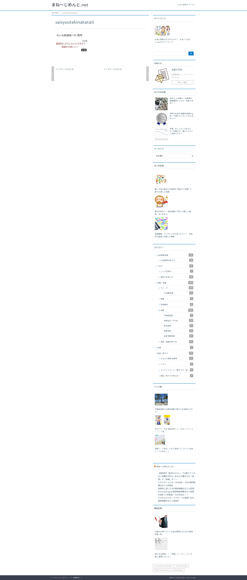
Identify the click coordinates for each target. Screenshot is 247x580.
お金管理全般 (174, 255)
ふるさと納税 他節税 (176, 358)
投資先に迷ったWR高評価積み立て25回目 (176, 488)
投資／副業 (174, 283)
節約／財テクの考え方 (176, 376)
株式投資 (178, 326)
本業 (174, 347)
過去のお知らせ (176, 277)
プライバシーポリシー (61, 578)
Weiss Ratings (178, 570)
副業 (176, 299)
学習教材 (176, 304)
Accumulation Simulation (163, 566)
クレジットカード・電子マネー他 (176, 370)
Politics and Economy (162, 570)
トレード (176, 288)
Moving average (181, 566)
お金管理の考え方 (176, 260)
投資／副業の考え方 (176, 342)
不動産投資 (178, 315)
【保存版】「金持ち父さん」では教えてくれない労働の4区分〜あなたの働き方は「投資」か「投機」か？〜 (176, 476)
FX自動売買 (178, 293)
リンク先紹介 (176, 271)
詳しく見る (182, 82)
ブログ (174, 266)
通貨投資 (178, 331)
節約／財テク (174, 353)
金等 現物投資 (178, 336)
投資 (176, 310)
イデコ (176, 364)
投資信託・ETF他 (178, 320)
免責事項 (76, 578)
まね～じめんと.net (69, 5)
